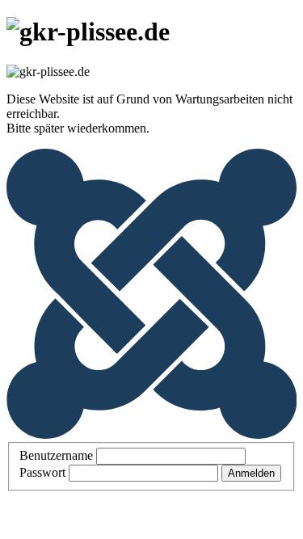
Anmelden (251, 473)
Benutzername (56, 455)
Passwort (42, 472)
